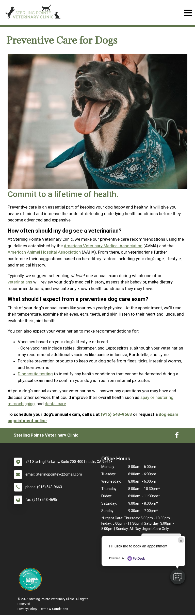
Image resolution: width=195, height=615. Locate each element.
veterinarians (20, 281)
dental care (55, 403)
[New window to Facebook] (176, 436)
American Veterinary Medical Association (103, 245)
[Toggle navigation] (187, 12)
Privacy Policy (27, 609)
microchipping (21, 403)
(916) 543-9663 (116, 414)
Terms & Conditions (53, 609)
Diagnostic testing (35, 373)
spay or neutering (156, 397)
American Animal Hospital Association (44, 252)
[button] (177, 576)
